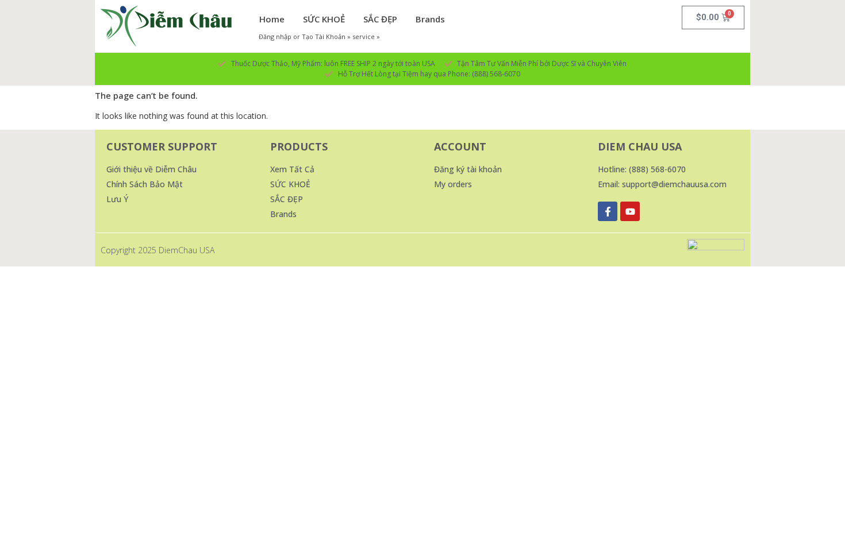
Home (272, 19)
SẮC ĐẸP (380, 19)
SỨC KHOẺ (324, 19)
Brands (430, 19)
